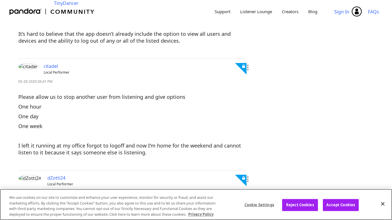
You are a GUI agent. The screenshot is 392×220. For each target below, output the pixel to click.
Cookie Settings (259, 204)
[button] (247, 67)
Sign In (341, 12)
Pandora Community (52, 11)
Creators (290, 11)
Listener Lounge (256, 11)
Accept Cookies (340, 204)
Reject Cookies (300, 204)
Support (222, 11)
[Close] (383, 203)
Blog (312, 11)
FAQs (373, 12)
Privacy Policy (201, 214)
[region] (196, 204)
